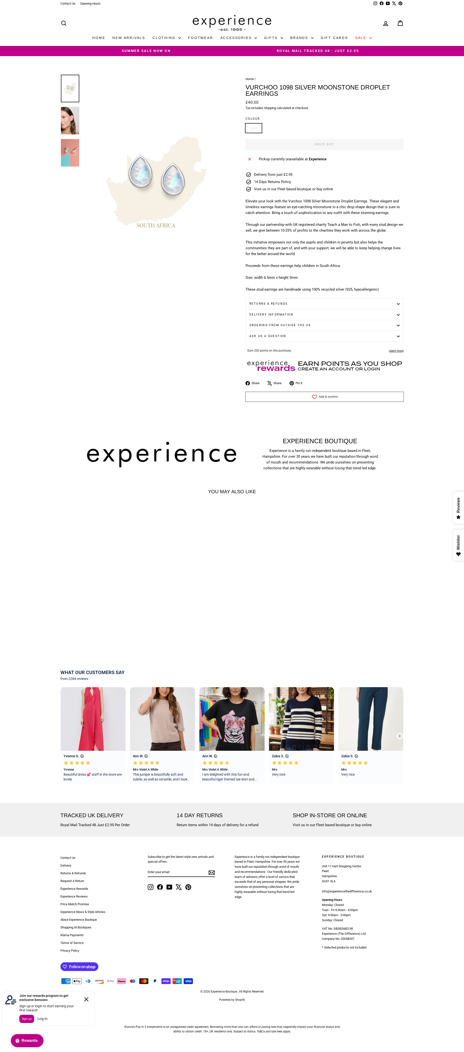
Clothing (164, 38)
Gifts (271, 38)
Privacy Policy (69, 950)
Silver (253, 128)
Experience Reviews (74, 896)
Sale (361, 38)
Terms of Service (72, 943)
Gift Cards (334, 38)
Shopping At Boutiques (75, 927)
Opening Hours (90, 3)
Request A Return (72, 881)
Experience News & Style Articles (82, 912)
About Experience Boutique (78, 919)
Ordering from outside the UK (280, 325)
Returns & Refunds (268, 303)
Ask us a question (267, 336)
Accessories (237, 38)
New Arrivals (128, 38)
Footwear (200, 38)
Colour (253, 118)
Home (98, 38)
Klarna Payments (72, 935)
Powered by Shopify (232, 999)
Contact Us (67, 3)
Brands (300, 38)
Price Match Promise (74, 904)
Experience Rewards (74, 888)
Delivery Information (271, 314)
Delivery (65, 865)
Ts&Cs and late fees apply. (274, 1031)
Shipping (270, 108)
